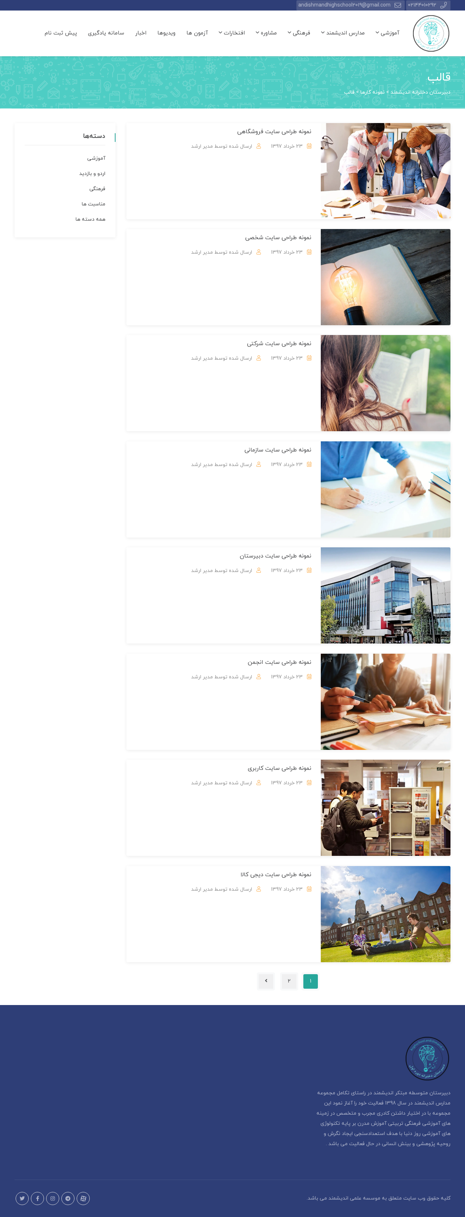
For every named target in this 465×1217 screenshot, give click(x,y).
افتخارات (233, 33)
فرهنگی (300, 33)
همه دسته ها (90, 219)
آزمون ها (197, 33)
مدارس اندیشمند (344, 33)
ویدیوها (166, 33)
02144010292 (422, 5)
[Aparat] (83, 1198)
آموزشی (389, 33)
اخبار (140, 33)
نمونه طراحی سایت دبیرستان (275, 556)
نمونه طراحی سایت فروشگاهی (274, 132)
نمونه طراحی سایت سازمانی (277, 450)
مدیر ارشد (202, 146)
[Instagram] (52, 1198)
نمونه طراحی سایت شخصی (278, 238)
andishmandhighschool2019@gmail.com (344, 5)
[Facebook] (37, 1198)
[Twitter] (22, 1198)
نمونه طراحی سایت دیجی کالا (275, 875)
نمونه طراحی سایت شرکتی (279, 344)
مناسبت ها (93, 204)
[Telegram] (67, 1198)
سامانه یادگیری (106, 33)
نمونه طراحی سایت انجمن (279, 662)
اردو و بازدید (92, 173)
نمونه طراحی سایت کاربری (279, 768)
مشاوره (268, 33)
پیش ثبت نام (61, 33)
